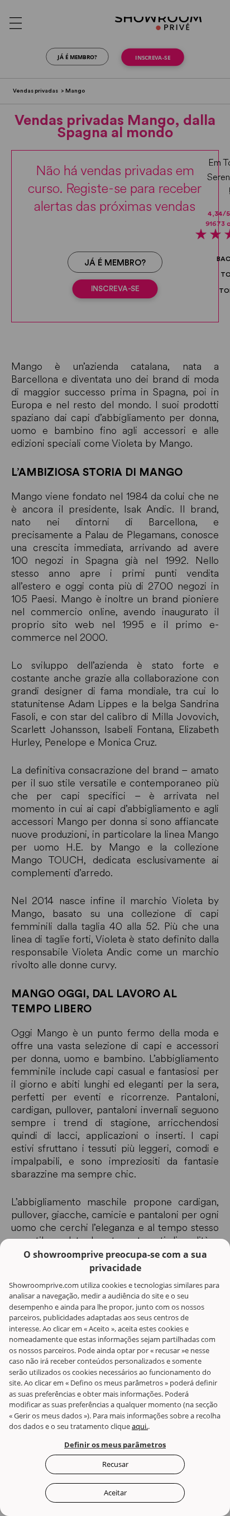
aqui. (140, 1426)
